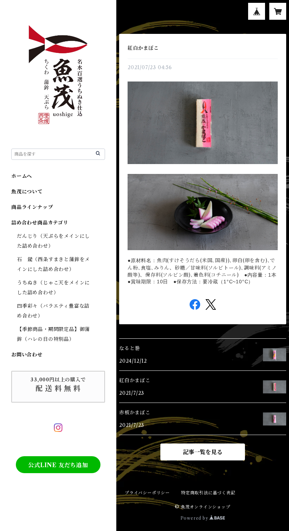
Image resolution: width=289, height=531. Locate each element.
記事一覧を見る (202, 451)
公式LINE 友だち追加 (58, 465)
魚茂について (27, 191)
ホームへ (21, 176)
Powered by (195, 518)
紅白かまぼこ (143, 48)
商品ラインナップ (32, 207)
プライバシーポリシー (147, 492)
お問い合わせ (27, 354)
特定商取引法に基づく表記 (208, 492)
